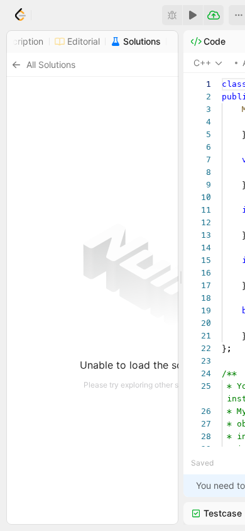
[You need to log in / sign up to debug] (172, 15)
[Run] (193, 15)
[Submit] (214, 15)
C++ (202, 62)
